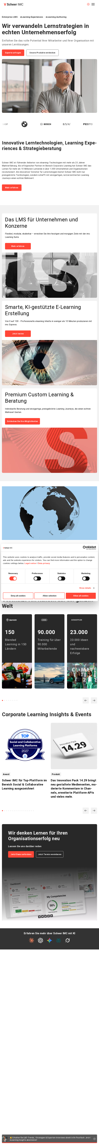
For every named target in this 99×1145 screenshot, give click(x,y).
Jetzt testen (18, 334)
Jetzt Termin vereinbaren (49, 854)
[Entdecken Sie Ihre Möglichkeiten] (49, 450)
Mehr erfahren (11, 188)
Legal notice (30, 563)
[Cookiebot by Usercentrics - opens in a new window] (84, 548)
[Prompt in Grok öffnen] (67, 940)
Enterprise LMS (10, 17)
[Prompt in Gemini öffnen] (49, 940)
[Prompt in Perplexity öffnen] (58, 940)
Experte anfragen (13, 53)
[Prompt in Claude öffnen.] (31, 940)
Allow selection (49, 596)
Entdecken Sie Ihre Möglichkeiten (22, 421)
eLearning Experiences (31, 17)
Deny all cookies (18, 596)
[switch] (37, 578)
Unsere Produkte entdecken (42, 53)
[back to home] (13, 4)
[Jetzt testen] (49, 363)
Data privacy (44, 563)
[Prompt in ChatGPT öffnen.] (40, 940)
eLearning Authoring (56, 17)
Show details (85, 588)
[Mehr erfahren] (49, 275)
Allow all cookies (80, 596)
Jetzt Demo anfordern (21, 854)
